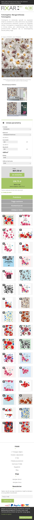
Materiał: (5, 132)
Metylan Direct (17, 479)
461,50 (16, 170)
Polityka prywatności (17, 461)
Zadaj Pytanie (7, 192)
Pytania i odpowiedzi (17, 455)
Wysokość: (5, 147)
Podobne (17, 197)
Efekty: (4, 155)
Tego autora (17, 201)
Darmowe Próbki (17, 464)
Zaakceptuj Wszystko (26, 517)
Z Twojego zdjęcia (17, 452)
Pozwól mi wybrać (6, 514)
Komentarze (17, 205)
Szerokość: (6, 140)
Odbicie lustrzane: (8, 161)
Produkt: (5, 127)
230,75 (16, 181)
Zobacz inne (17, 210)
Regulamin (17, 467)
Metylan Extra (17, 482)
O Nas (17, 458)
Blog (17, 470)
